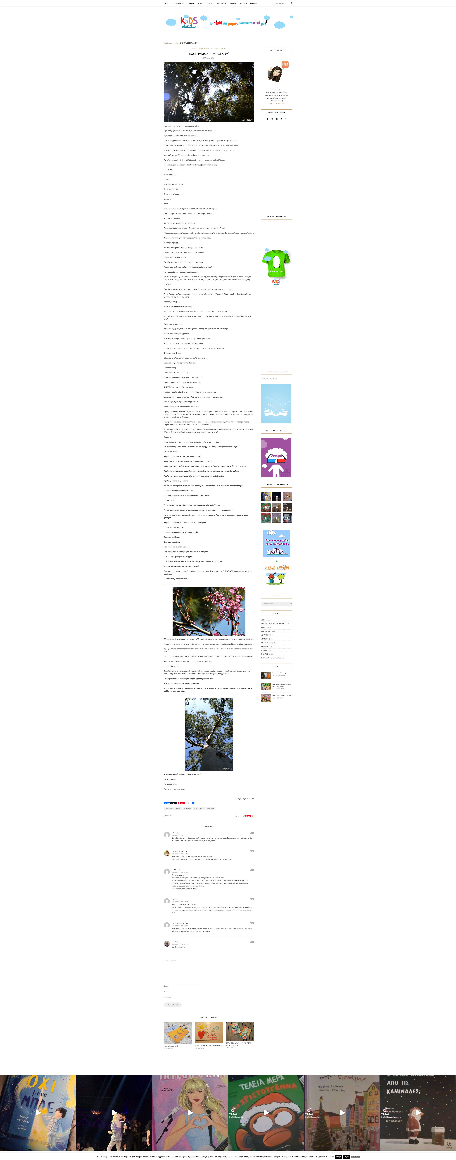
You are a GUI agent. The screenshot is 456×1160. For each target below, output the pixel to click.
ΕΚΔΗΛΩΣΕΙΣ (266, 643)
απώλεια (178, 808)
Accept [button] (338, 1157)
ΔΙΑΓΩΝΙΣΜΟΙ (266, 631)
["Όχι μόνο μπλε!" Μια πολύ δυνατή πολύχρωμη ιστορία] (266, 496)
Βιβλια (200, 3)
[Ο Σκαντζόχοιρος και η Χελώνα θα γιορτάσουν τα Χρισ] (276, 518)
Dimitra (176, 870)
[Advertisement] (276, 165)
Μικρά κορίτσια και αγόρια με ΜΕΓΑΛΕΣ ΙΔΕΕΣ (282, 685)
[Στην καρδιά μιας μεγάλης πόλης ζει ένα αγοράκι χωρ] (287, 518)
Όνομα (166, 986)
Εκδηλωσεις (221, 3)
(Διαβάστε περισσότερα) (276, 103)
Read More (355, 1156)
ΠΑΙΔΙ (202, 808)
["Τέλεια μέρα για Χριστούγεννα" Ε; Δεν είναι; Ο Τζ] (266, 507)
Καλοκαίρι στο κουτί (171, 1046)
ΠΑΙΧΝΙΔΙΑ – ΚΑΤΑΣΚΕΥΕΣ (271, 658)
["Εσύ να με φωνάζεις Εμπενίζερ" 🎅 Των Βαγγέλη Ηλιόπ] (276, 507)
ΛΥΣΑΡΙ (264, 650)
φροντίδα (210, 808)
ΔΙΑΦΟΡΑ (264, 639)
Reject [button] (347, 1157)
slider (195, 49)
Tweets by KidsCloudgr (269, 379)
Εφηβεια (210, 3)
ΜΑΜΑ (196, 808)
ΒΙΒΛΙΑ (263, 627)
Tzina (175, 942)
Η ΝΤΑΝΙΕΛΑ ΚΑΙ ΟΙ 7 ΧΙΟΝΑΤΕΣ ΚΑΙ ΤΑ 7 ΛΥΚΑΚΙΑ (238, 1044)
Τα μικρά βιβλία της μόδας (280, 673)
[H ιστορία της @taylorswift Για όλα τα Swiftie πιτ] (287, 496)
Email (166, 991)
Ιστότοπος (167, 997)
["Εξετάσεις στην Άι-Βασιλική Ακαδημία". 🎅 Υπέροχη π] (266, 518)
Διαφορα (243, 3)
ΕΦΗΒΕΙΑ (264, 646)
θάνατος (187, 808)
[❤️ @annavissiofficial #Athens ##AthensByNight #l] (276, 496)
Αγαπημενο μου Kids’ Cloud (183, 3)
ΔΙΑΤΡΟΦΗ (265, 635)
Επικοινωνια (255, 3)
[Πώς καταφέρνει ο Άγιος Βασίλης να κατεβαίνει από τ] (287, 507)
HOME (166, 3)
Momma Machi (179, 851)
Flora (175, 899)
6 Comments (168, 816)
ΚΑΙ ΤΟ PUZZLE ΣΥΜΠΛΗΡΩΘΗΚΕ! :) (209, 1045)
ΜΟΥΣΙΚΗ (264, 654)
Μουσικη (233, 3)
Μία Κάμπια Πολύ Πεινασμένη (282, 695)
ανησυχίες (169, 808)
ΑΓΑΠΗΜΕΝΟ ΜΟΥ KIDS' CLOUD (212, 49)
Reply (252, 832)
